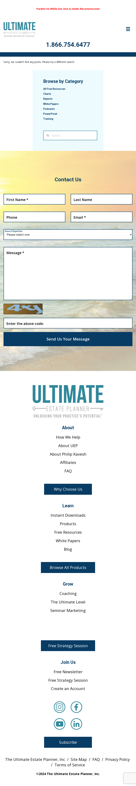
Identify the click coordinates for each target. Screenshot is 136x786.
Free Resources (68, 532)
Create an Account (68, 688)
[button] (68, 489)
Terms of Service (70, 764)
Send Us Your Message (68, 339)
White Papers (51, 104)
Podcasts (49, 108)
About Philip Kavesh (68, 454)
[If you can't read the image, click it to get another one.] (23, 309)
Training (48, 118)
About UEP (68, 445)
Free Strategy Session (68, 680)
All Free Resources (54, 88)
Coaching (68, 593)
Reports (48, 98)
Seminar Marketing (68, 610)
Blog (68, 549)
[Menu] (128, 29)
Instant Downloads (68, 515)
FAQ (68, 470)
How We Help (68, 437)
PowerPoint (50, 113)
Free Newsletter (68, 671)
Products (68, 523)
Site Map (79, 759)
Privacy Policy (117, 759)
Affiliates (68, 462)
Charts (47, 93)
